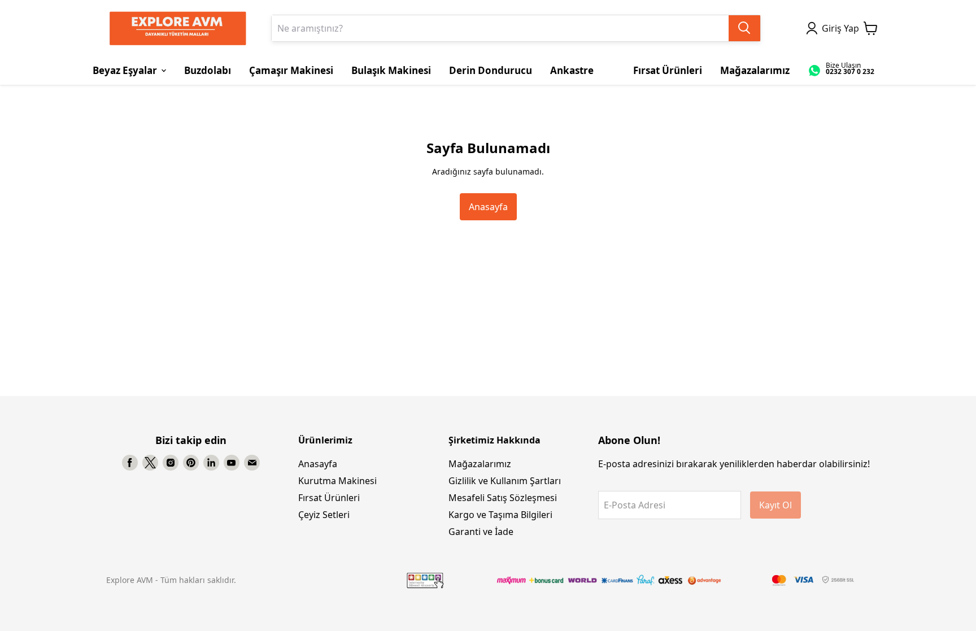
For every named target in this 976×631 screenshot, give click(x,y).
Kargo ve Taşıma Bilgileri (500, 514)
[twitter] (150, 463)
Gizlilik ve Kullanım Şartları (504, 481)
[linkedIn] (211, 463)
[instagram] (170, 463)
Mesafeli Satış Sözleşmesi (502, 497)
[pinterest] (191, 463)
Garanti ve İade (480, 531)
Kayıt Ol (775, 505)
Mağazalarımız (479, 464)
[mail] (252, 463)
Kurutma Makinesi (337, 481)
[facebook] (130, 463)
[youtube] (231, 463)
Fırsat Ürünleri (329, 497)
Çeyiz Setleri (324, 514)
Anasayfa (488, 207)
